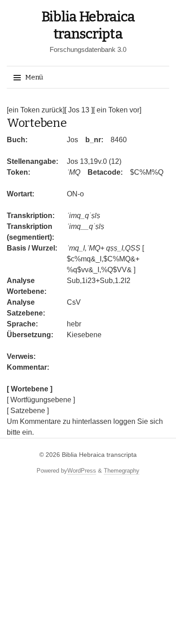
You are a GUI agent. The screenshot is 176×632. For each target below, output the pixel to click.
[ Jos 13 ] (79, 110)
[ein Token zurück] (36, 110)
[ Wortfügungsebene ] (41, 400)
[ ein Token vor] (117, 110)
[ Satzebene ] (28, 410)
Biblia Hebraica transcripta (99, 454)
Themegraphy (121, 470)
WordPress (81, 470)
